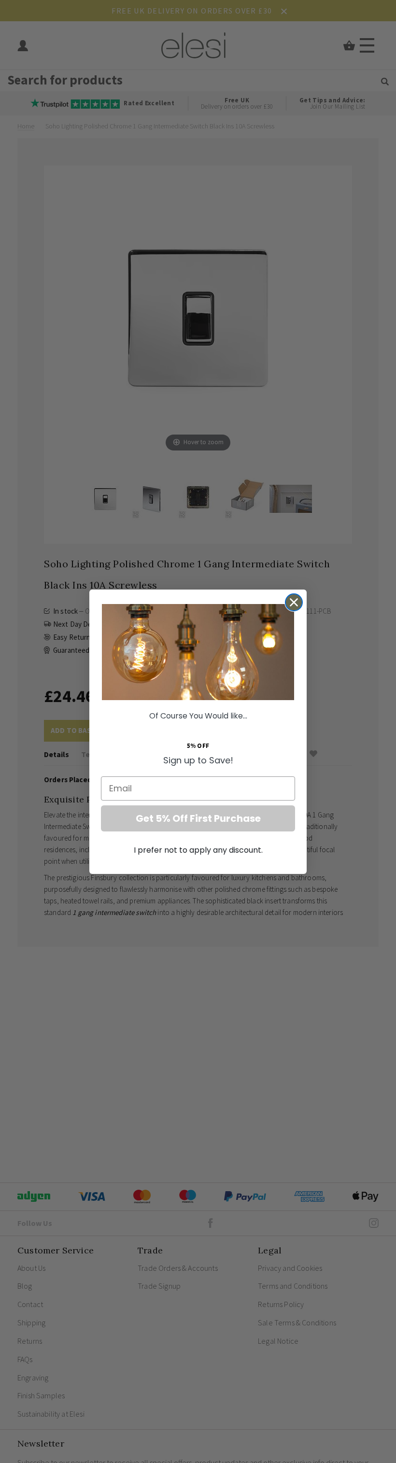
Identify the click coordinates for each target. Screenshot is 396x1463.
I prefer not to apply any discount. (198, 850)
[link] (198, 652)
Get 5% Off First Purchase (198, 818)
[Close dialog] (294, 602)
